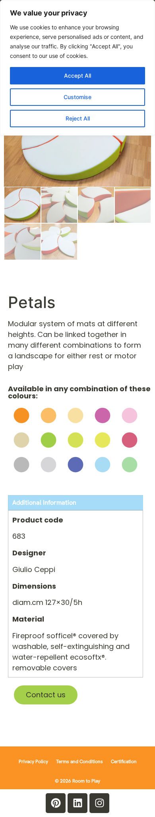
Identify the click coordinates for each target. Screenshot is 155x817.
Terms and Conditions (79, 761)
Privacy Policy (33, 761)
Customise (77, 97)
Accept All (77, 75)
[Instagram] (99, 803)
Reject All (78, 118)
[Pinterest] (56, 803)
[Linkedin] (77, 803)
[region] (77, 68)
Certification (124, 761)
